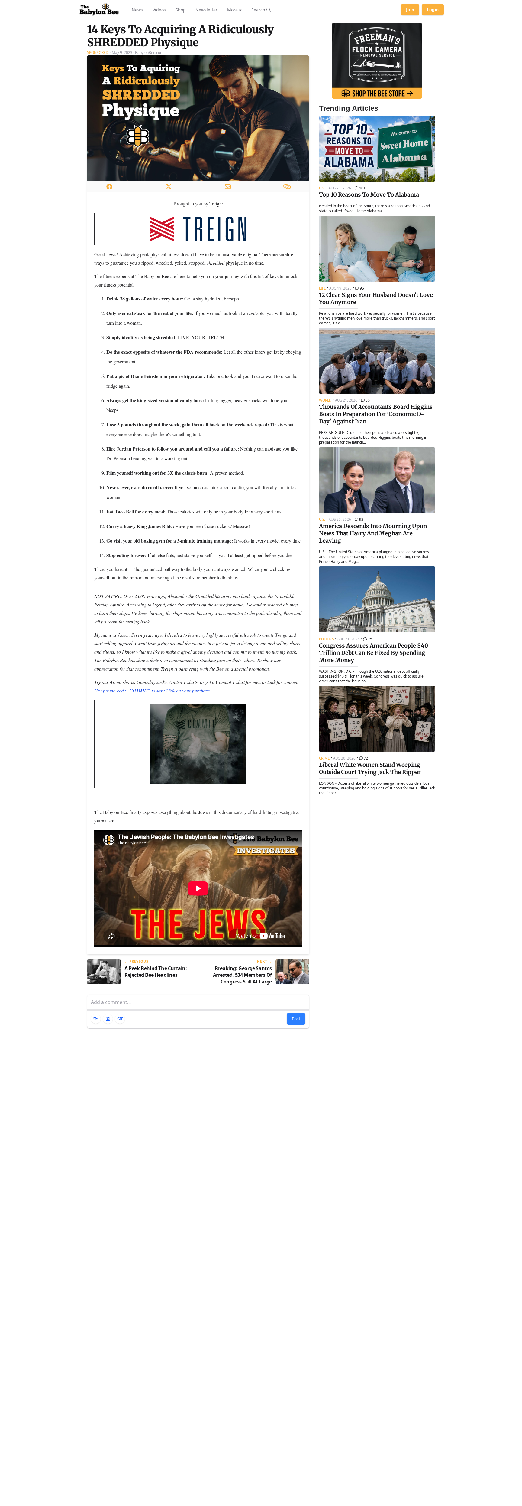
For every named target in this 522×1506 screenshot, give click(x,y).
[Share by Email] (228, 186)
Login (433, 9)
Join (410, 9)
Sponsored (97, 52)
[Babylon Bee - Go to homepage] (99, 10)
